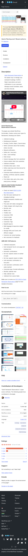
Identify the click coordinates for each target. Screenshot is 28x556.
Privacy (3, 503)
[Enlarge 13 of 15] (24, 353)
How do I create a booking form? (10, 380)
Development (6, 63)
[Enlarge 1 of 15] (11, 316)
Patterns (17, 503)
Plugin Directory (5, 6)
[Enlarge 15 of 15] (24, 368)
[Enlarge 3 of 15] (11, 331)
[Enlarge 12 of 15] (24, 344)
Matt (3, 523)
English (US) (24, 419)
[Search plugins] (17, 12)
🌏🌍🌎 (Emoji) (9, 535)
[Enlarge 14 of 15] (24, 359)
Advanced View (5, 436)
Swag (17, 516)
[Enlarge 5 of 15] (11, 345)
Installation (6, 59)
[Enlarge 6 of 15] (11, 352)
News (3, 498)
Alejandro (5, 41)
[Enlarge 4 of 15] (11, 338)
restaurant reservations (20, 428)
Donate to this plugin (7, 486)
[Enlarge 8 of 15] (11, 367)
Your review (4, 461)
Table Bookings (22, 432)
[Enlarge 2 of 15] (11, 323)
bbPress (4, 526)
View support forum (6, 472)
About (3, 495)
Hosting (3, 500)
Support (5, 66)
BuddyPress (5, 529)
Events (17, 511)
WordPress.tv (5, 516)
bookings (17, 422)
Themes (17, 498)
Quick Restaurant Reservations (12, 75)
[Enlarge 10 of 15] (24, 327)
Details (5, 51)
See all (25, 461)
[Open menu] (25, 2)
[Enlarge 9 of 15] (24, 316)
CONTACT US (19, 307)
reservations (23, 422)
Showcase (18, 495)
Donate (17, 513)
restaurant (23, 425)
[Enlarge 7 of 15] (11, 360)
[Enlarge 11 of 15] (24, 337)
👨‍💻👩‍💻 (2, 513)
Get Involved (18, 508)
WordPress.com (6, 521)
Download (5, 45)
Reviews (5, 55)
